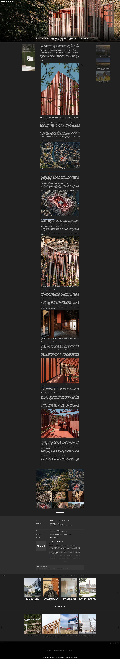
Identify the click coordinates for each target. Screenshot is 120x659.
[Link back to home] (7, 1)
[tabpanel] (60, 592)
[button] (2, 592)
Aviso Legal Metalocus (58, 657)
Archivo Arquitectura (60, 606)
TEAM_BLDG (52, 520)
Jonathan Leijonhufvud (54, 537)
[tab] (39, 576)
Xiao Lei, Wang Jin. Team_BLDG (57, 541)
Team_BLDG (43, 44)
